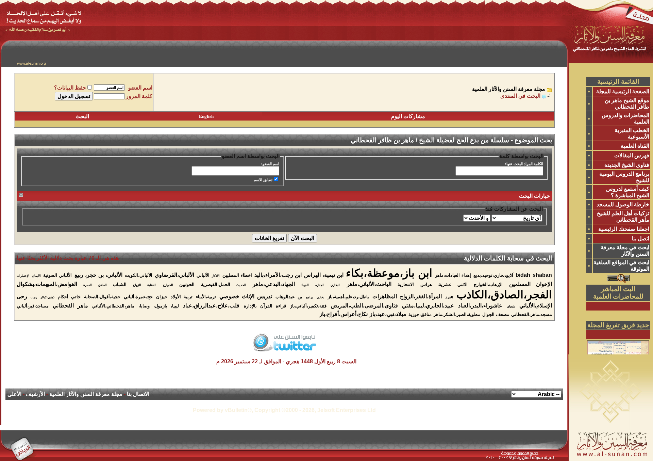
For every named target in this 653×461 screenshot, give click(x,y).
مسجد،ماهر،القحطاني (531, 314)
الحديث (241, 285)
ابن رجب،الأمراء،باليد (278, 275)
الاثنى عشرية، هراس (444, 284)
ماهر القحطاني (70, 305)
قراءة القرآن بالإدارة (265, 305)
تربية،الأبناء (206, 296)
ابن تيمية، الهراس (324, 275)
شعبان (511, 306)
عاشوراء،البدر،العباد (480, 305)
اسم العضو (140, 88)
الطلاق (102, 285)
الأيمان (36, 275)
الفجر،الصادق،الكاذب (504, 294)
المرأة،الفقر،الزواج (421, 296)
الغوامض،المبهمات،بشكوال (47, 284)
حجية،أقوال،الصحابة (102, 296)
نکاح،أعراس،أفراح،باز (343, 314)
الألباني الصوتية (57, 275)
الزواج (137, 285)
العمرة (87, 285)
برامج (309, 297)
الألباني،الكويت (138, 275)
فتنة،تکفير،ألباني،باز (308, 305)
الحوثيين (187, 284)
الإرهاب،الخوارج (488, 284)
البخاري (335, 285)
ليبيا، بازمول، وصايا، (158, 305)
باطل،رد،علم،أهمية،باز (348, 296)
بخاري (320, 297)
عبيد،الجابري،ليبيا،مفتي (428, 305)
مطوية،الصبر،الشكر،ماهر (457, 314)
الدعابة (151, 285)
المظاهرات (384, 296)
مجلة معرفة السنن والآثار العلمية (508, 89)
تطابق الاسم (263, 180)
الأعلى (14, 394)
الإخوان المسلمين (530, 284)
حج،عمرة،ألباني (138, 296)
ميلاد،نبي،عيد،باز (388, 314)
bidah (523, 275)
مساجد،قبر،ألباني (33, 305)
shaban (542, 275)
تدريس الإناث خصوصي (245, 296)
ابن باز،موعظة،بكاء (389, 273)
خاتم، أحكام (69, 296)
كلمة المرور (139, 96)
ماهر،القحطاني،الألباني (113, 305)
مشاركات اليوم (408, 116)
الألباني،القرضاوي (174, 275)
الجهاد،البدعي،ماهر (274, 284)
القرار (449, 297)
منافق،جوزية (420, 314)
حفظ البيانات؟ (70, 88)
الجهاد (305, 285)
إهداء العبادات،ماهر (453, 275)
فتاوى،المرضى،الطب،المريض (364, 305)
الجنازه (319, 285)
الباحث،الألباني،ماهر (369, 284)
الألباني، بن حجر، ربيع (98, 275)
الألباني (203, 275)
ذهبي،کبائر (47, 297)
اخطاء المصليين (237, 275)
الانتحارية (406, 284)
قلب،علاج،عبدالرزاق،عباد (211, 305)
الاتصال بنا (138, 394)
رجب (34, 297)
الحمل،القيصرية (215, 284)
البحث (82, 116)
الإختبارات (23, 275)
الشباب (120, 284)
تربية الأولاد (181, 296)
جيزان (161, 296)
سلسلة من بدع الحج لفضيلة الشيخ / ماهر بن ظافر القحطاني (430, 140)
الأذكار (216, 275)
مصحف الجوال (495, 314)
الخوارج (168, 285)
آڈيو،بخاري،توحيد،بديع (493, 275)
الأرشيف (35, 394)
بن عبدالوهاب (288, 296)
